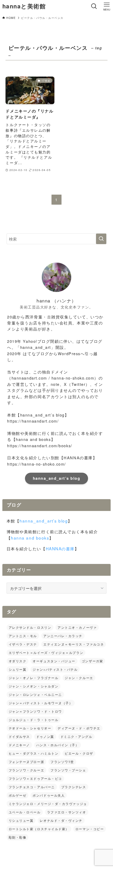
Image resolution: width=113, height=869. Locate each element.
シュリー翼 (18, 669)
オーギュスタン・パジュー (54, 661)
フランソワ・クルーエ (26, 770)
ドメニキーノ (19, 745)
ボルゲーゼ (18, 795)
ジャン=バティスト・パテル (55, 669)
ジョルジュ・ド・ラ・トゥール (34, 719)
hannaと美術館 (24, 6)
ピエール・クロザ (79, 753)
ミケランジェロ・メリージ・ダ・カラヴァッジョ (48, 803)
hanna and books (30, 538)
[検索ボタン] (94, 6)
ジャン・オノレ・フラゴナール (34, 677)
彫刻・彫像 (18, 837)
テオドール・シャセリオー (30, 728)
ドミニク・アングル (76, 736)
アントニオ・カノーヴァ (77, 627)
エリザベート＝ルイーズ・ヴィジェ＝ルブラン (46, 652)
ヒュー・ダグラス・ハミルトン (34, 753)
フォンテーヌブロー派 (26, 761)
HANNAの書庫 (60, 548)
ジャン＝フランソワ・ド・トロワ (35, 711)
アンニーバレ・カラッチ (63, 635)
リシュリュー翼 (21, 820)
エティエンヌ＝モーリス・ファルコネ (73, 644)
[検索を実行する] (101, 238)
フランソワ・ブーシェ (68, 770)
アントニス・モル (23, 635)
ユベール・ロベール (25, 812)
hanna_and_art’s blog (56, 478)
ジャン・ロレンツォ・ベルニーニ (35, 694)
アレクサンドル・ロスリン (30, 627)
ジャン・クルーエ (79, 677)
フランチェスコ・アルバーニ (32, 787)
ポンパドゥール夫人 (49, 795)
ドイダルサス (19, 736)
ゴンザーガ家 (92, 661)
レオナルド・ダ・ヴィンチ (61, 820)
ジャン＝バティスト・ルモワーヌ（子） (41, 703)
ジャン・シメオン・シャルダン (34, 686)
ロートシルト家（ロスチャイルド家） (39, 829)
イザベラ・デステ (23, 644)
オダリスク (18, 661)
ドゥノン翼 (45, 736)
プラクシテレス (73, 787)
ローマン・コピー (89, 829)
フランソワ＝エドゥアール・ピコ (35, 778)
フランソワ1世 (62, 761)
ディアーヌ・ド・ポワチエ (79, 728)
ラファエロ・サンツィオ (66, 812)
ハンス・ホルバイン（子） (57, 745)
